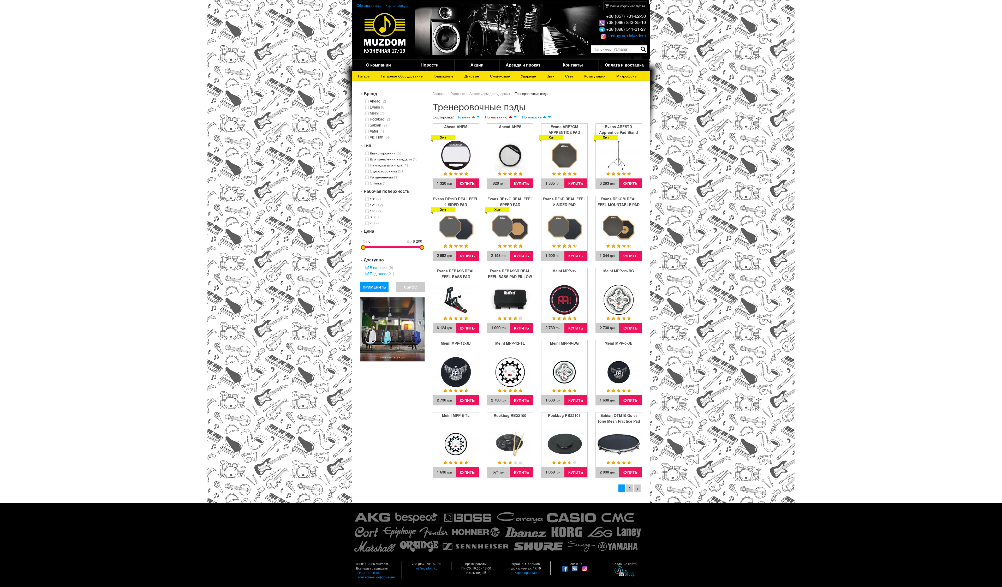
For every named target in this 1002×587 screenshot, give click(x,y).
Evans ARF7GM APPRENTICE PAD (564, 129)
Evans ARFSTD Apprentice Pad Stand (618, 129)
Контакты (573, 65)
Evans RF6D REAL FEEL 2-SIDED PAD (564, 201)
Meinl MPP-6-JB (619, 343)
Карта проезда (396, 5)
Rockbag (380, 119)
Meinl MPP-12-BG (618, 270)
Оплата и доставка (624, 65)
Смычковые (500, 76)
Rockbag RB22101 (564, 415)
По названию (496, 116)
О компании (378, 65)
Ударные (528, 76)
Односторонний (387, 171)
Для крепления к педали (394, 159)
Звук (550, 76)
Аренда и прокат (523, 65)
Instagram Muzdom (626, 35)
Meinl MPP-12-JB (456, 343)
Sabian (378, 125)
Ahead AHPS (510, 126)
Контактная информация (376, 577)
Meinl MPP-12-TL (510, 343)
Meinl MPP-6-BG (564, 343)
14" (375, 211)
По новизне (532, 116)
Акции (477, 65)
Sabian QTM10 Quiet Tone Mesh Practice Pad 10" (618, 418)
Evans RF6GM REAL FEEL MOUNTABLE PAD (619, 201)
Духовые (471, 76)
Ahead (378, 101)
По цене (463, 116)
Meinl (377, 113)
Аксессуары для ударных (489, 93)
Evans (378, 107)
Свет (569, 76)
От (365, 241)
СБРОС (410, 287)
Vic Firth (379, 137)
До (409, 241)
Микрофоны (626, 76)
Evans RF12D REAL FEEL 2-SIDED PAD (455, 201)
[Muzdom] (385, 32)
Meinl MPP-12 (564, 270)
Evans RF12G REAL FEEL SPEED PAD (510, 201)
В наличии (381, 267)
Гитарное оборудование (402, 76)
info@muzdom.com (426, 568)
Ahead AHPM (455, 126)
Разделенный (384, 177)
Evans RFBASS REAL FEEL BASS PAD (456, 273)
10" (375, 199)
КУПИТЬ (467, 183)
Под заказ (382, 273)
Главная (439, 93)
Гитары (364, 76)
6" (374, 217)
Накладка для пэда (389, 165)
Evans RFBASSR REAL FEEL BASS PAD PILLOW (510, 273)
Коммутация (594, 76)
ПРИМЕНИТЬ (374, 287)
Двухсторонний (385, 153)
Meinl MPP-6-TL (456, 415)
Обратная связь (368, 5)
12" (376, 205)
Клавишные (444, 76)
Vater (377, 131)
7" (374, 223)
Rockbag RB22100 (510, 415)
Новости (430, 65)
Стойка (378, 183)
